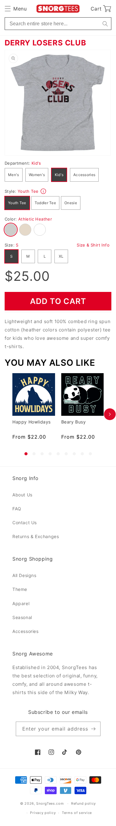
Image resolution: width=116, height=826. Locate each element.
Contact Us (24, 522)
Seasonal (22, 617)
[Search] (105, 24)
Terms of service (77, 813)
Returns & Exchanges (35, 536)
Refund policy (83, 803)
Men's (13, 174)
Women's (37, 174)
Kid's (59, 174)
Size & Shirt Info (93, 244)
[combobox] (58, 24)
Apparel (20, 603)
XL (61, 256)
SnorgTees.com (50, 803)
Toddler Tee (45, 202)
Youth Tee (17, 202)
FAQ (16, 508)
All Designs (24, 575)
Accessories (84, 174)
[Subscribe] (93, 729)
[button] (16, 8)
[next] (109, 414)
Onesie (70, 202)
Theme (19, 589)
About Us (22, 494)
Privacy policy (43, 813)
